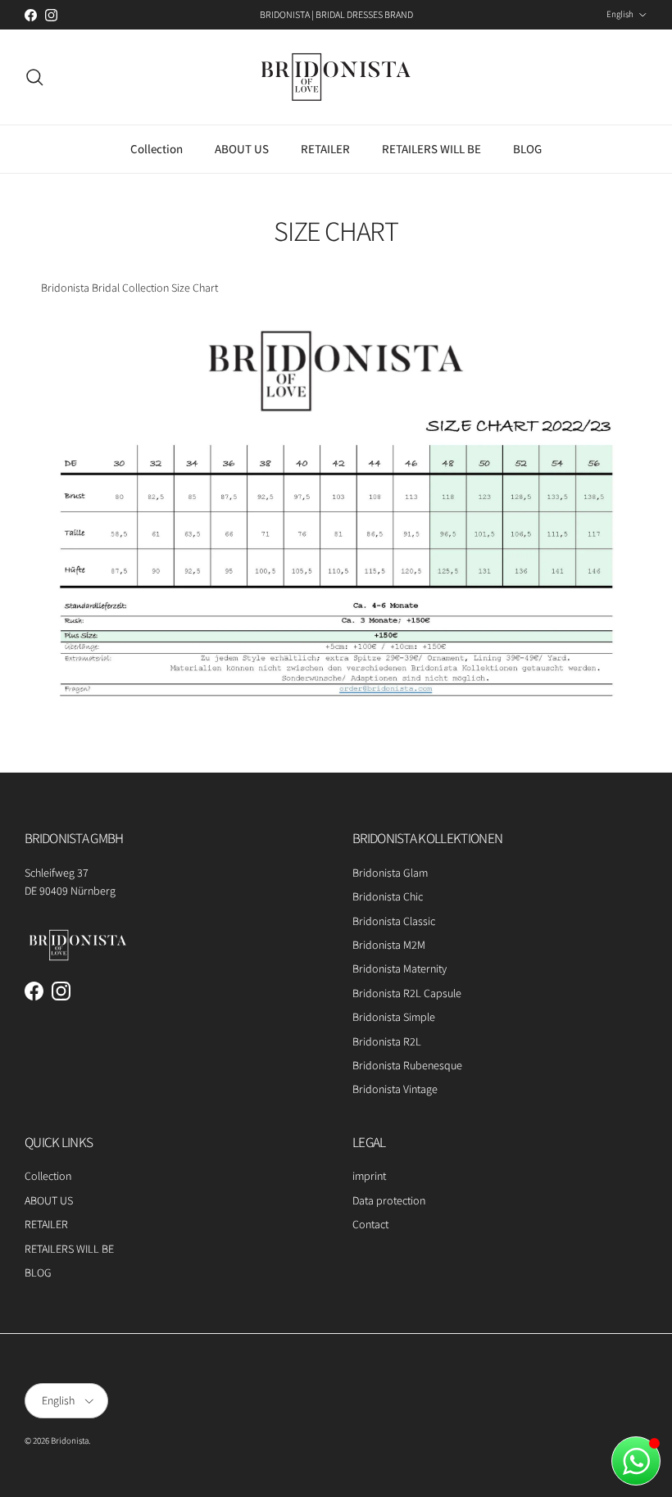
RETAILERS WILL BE (431, 149)
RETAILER (325, 149)
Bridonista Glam (390, 872)
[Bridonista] (336, 77)
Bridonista (70, 1440)
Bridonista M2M (388, 944)
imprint (369, 1175)
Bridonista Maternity (399, 968)
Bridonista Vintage (395, 1089)
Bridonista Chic (387, 896)
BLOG (527, 149)
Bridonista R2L (386, 1041)
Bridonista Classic (393, 921)
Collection (156, 149)
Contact (370, 1224)
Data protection (388, 1200)
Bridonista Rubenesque (407, 1065)
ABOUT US (242, 149)
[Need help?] (636, 1461)
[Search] (34, 77)
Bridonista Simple (393, 1016)
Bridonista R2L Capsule (406, 993)
